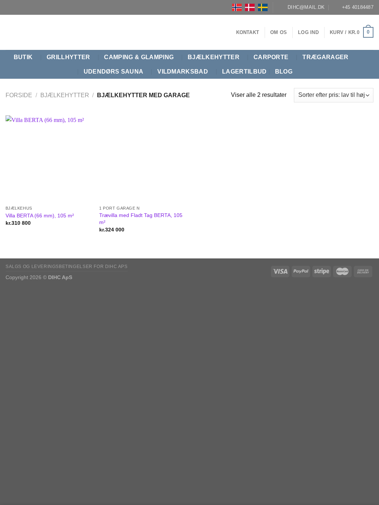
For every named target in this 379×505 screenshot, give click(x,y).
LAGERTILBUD (244, 71)
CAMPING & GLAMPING (139, 57)
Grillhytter (68, 57)
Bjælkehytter (213, 57)
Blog (283, 71)
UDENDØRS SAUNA (113, 71)
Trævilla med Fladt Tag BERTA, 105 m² (140, 218)
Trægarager (325, 57)
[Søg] (369, 64)
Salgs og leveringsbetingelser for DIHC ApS (67, 266)
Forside (19, 95)
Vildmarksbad (182, 71)
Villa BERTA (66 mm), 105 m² (40, 215)
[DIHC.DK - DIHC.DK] (15, 32)
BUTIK (23, 57)
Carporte (271, 57)
